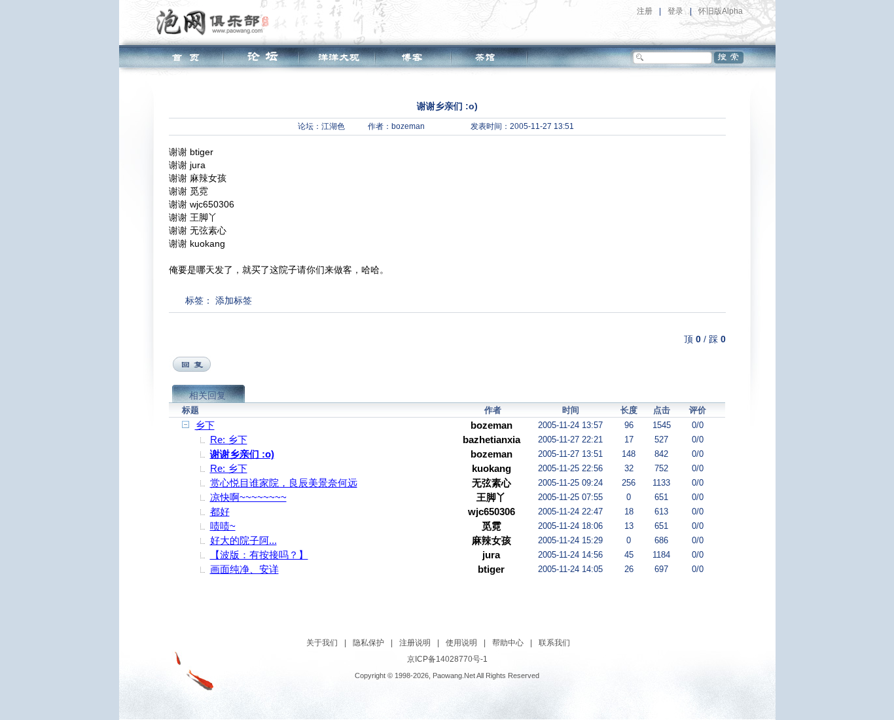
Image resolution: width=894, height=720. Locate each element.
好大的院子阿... (243, 540)
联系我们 (554, 642)
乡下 (205, 425)
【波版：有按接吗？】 (259, 554)
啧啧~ (223, 525)
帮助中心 (508, 642)
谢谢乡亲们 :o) (242, 453)
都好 (220, 511)
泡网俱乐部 (215, 22)
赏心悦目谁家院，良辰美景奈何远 (283, 482)
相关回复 (207, 395)
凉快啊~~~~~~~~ (248, 497)
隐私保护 (368, 642)
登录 (675, 11)
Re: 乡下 (228, 439)
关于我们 (322, 642)
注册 (645, 11)
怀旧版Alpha (720, 11)
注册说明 (415, 642)
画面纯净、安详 (244, 569)
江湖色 (333, 126)
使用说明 (461, 642)
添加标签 (233, 300)
